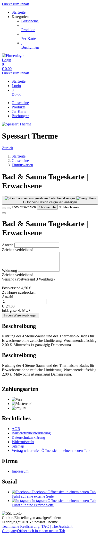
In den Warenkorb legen (20, 315)
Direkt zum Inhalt (15, 4)
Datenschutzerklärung (28, 437)
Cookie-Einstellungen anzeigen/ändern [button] (31, 518)
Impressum (20, 471)
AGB (16, 429)
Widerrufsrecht (23, 442)
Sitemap (18, 446)
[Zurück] (4, 208)
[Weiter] (4, 213)
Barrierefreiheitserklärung (31, 433)
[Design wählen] (9, 208)
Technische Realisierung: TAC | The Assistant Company (37, 528)
